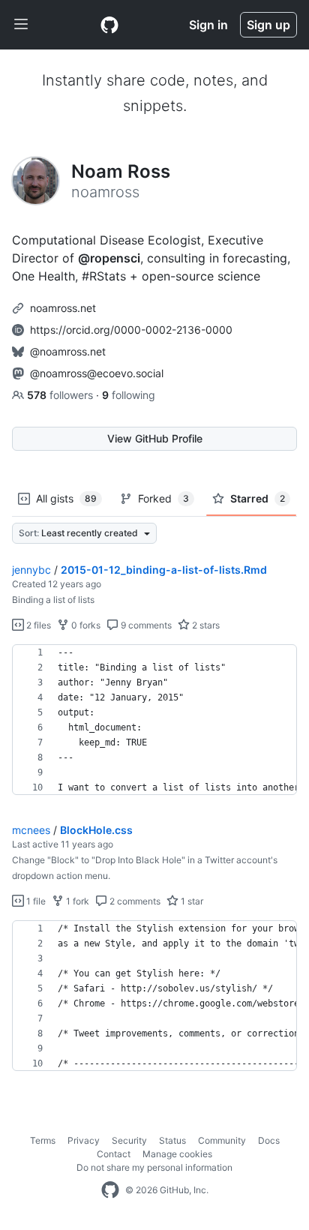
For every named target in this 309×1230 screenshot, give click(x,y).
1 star (190, 901)
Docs (269, 1140)
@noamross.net (68, 351)
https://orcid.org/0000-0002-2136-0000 (131, 329)
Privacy (84, 1140)
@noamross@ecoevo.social (97, 373)
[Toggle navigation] (21, 24)
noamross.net (63, 308)
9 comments (145, 625)
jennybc (31, 569)
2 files (37, 625)
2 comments (133, 901)
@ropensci (109, 258)
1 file (35, 901)
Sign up (268, 24)
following (128, 394)
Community (222, 1140)
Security (129, 1140)
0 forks (84, 625)
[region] (154, 720)
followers (61, 394)
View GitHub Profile (154, 438)
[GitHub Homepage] (110, 1190)
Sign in (208, 24)
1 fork (76, 901)
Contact (113, 1154)
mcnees (31, 830)
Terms (43, 1140)
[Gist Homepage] (109, 25)
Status (172, 1140)
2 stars (205, 625)
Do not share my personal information (154, 1167)
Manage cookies (177, 1154)
